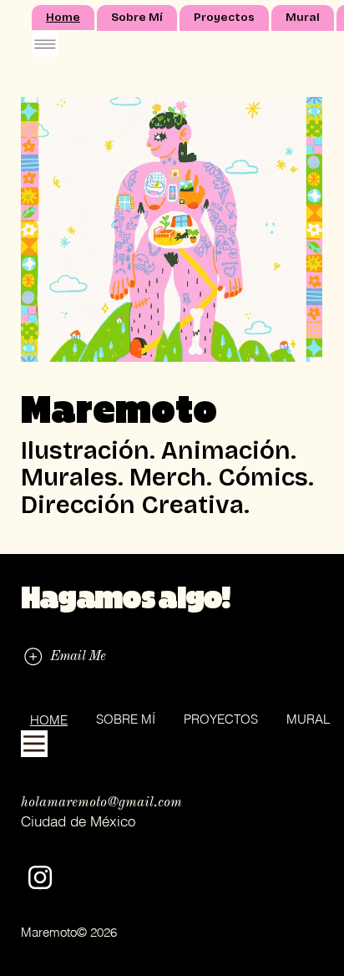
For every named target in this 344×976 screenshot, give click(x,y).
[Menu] (45, 44)
